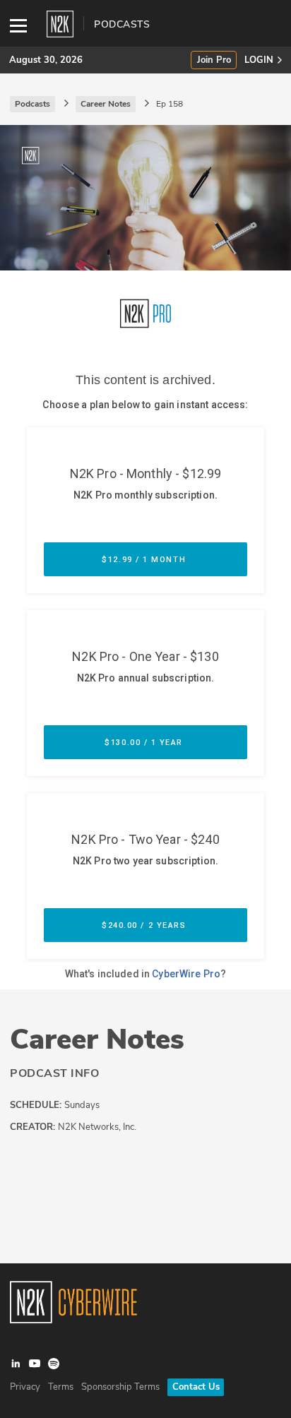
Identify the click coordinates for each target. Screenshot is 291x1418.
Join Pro (214, 60)
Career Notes (97, 1039)
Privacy (25, 1387)
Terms (60, 1387)
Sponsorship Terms (120, 1387)
